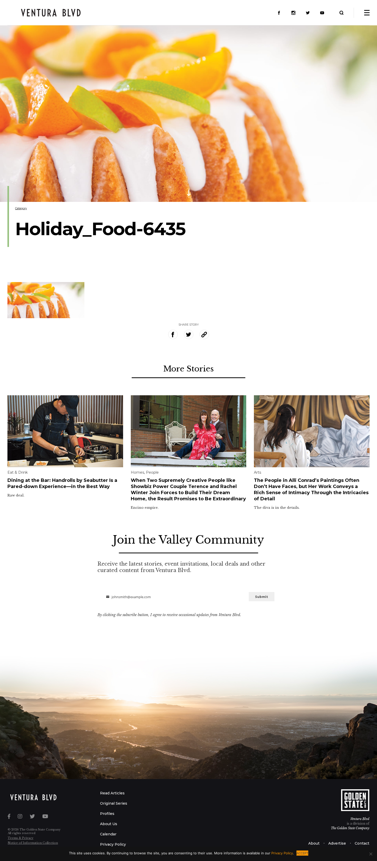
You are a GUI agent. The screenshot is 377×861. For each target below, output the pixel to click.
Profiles (107, 813)
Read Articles (112, 793)
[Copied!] (204, 334)
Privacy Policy (113, 844)
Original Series (113, 803)
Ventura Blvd (359, 819)
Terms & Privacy (20, 838)
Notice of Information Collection (33, 843)
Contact (362, 843)
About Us (108, 824)
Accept (302, 853)
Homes (137, 472)
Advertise (337, 843)
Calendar (108, 834)
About (314, 843)
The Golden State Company (350, 828)
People (152, 472)
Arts (257, 472)
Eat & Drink (17, 472)
